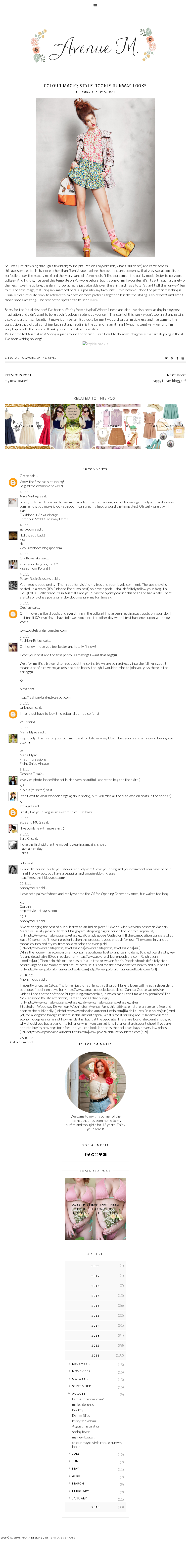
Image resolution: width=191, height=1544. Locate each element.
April (76, 1476)
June (76, 1461)
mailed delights (83, 1404)
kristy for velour (84, 1421)
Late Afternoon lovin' (88, 1399)
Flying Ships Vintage (34, 763)
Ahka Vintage (29, 496)
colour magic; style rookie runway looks (97, 1444)
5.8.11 (24, 603)
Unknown (27, 707)
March (78, 1483)
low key (77, 1410)
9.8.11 (24, 818)
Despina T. (28, 774)
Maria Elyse (28, 732)
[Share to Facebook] (161, 358)
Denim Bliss (81, 1415)
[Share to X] (167, 358)
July (76, 1453)
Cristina (29, 722)
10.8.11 (25, 859)
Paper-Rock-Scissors (35, 578)
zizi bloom (27, 529)
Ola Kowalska (30, 558)
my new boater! (84, 1437)
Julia (23, 863)
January (79, 1498)
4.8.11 (24, 492)
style (52, 357)
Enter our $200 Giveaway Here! (44, 519)
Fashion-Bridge (31, 640)
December (81, 1364)
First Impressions (33, 759)
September (81, 1386)
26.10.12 (26, 1038)
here (94, 300)
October (80, 1378)
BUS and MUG (30, 822)
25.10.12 (26, 975)
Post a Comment (21, 1042)
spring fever (81, 1431)
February (80, 1491)
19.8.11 (25, 916)
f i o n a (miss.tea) (32, 790)
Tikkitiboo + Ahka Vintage (39, 515)
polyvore (28, 357)
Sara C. (25, 838)
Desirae (26, 607)
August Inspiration (86, 1426)
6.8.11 (24, 785)
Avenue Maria (20, 1537)
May (75, 1468)
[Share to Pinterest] (172, 358)
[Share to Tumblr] (178, 358)
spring (42, 357)
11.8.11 (25, 883)
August (79, 1393)
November (81, 1371)
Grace (24, 476)
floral (13, 357)
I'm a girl (26, 806)
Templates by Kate (62, 1537)
